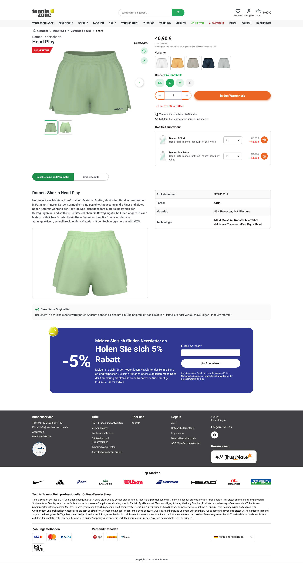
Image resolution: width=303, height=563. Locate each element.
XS (160, 83)
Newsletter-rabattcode (214, 376)
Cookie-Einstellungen (214, 418)
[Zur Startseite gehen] (43, 13)
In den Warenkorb (232, 95)
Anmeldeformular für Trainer (107, 452)
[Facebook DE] (214, 435)
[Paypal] (66, 537)
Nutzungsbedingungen (192, 376)
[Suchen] (178, 12)
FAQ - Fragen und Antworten (107, 423)
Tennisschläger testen (104, 447)
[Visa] (38, 537)
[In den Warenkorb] (264, 139)
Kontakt (136, 423)
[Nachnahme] (38, 547)
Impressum (177, 433)
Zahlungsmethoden (102, 433)
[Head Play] (162, 63)
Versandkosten (100, 428)
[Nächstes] (139, 82)
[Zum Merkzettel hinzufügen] (144, 50)
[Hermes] (125, 537)
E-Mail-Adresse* (191, 346)
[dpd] (97, 537)
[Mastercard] (52, 537)
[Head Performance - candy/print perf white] (163, 139)
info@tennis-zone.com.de (54, 427)
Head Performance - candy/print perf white (192, 141)
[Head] (141, 43)
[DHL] (111, 537)
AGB (173, 423)
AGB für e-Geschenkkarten (185, 443)
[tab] (53, 177)
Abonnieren (213, 363)
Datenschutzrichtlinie (191, 379)
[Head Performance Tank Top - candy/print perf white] (163, 155)
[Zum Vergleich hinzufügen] (144, 60)
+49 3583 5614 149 (54, 2)
